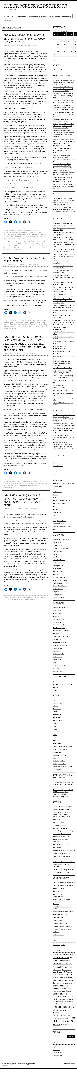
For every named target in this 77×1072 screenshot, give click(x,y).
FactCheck (56, 712)
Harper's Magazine (58, 619)
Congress (61, 960)
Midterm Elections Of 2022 (11, 326)
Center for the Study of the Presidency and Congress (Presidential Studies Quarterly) (62, 814)
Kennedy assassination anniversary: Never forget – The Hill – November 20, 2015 (63, 114)
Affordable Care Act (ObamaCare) (30, 230)
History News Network (59, 787)
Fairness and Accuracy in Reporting (63, 483)
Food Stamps (21, 234)
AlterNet (55, 463)
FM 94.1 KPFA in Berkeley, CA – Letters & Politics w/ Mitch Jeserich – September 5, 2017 (64, 301)
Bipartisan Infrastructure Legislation (24, 323)
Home (6, 16)
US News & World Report (60, 665)
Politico (55, 723)
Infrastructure (18, 236)
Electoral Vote (57, 709)
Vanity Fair (56, 668)
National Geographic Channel (61, 500)
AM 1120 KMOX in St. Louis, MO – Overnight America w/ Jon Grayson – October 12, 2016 (64, 228)
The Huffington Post (59, 761)
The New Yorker (57, 657)
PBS (19, 244)
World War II (64, 1027)
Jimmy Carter (67, 980)
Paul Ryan (62, 988)
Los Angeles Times (58, 566)
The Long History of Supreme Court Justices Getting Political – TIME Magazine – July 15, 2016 (63, 126)
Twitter (55, 690)
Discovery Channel (58, 480)
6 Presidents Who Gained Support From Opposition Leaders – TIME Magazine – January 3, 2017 (63, 89)
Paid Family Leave (11, 244)
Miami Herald (57, 568)
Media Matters (57, 492)
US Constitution (26, 485)
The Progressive (57, 660)
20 (68, 48)
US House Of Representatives (37, 248)
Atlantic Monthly (57, 610)
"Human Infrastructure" (27, 321)
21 (71, 48)
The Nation (56, 651)
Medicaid (18, 238)
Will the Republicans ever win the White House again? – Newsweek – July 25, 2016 (63, 186)
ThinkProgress (57, 769)
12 (65, 44)
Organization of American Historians (64, 850)
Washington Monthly (59, 671)
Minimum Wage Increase (11, 240)
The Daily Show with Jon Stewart (62, 527)
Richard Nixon (58, 1010)
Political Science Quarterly (60, 636)
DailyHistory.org (57, 819)
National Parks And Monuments (13, 242)
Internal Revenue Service (30, 236)
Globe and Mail (57, 551)
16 (54, 48)
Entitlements (12, 234)
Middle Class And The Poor (36, 238)
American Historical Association (62, 807)
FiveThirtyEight (57, 714)
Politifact (55, 729)
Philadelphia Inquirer (59, 577)
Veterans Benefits (16, 250)
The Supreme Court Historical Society (64, 862)
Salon (54, 738)
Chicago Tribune (57, 545)
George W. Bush (30, 234)
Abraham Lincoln (58, 954)
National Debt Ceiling (25, 240)
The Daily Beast (57, 752)
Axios (54, 700)
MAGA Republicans (9, 238)
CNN (54, 477)
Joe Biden (41, 236)
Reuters (55, 518)
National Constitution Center (61, 837)
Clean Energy (12, 232)
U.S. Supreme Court (58, 935)
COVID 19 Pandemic (9, 325)
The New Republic (58, 654)
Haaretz (55, 554)
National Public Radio (30, 242)
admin (22, 264)
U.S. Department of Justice (61, 920)
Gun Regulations (41, 234)
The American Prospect (60, 645)
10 (58, 44)
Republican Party (26, 244)
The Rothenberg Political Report (62, 767)
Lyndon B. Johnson (59, 986)
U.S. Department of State (60, 923)
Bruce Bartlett (35, 597)
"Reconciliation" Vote (40, 321)
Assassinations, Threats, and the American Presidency (50, 16)
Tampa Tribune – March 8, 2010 (62, 368)
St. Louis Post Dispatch (60, 586)
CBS (54, 474)
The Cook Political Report (60, 749)
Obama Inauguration (59, 945)
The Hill (55, 758)
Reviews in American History (61, 856)
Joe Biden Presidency (40, 325)
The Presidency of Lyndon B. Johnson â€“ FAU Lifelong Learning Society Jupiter (63, 437)
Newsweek (56, 634)
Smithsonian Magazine (59, 642)
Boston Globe (57, 542)
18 (61, 48)
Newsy (55, 509)
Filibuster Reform (22, 325)
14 (71, 44)
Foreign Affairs (57, 613)
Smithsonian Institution (60, 914)
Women (71, 1024)
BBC (54, 469)
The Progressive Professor (35, 6)
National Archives (58, 891)
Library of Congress (59, 888)
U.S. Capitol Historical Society (61, 872)
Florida (64, 970)
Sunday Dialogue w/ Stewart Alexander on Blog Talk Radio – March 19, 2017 (62, 363)
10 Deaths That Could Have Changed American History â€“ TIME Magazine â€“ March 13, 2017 (64, 82)
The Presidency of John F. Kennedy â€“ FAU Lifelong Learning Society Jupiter (63, 430)
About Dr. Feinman (19, 16)
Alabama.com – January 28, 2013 (63, 223)
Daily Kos (55, 706)
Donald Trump (61, 967)
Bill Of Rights (13, 483)
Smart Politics (57, 743)
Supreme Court (70, 1013)
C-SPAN (55, 472)
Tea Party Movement (13, 485)
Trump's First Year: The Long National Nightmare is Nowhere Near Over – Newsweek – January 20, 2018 (64, 172)
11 (61, 44)
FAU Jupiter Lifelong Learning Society (64, 684)
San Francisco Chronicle (60, 580)
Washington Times (58, 597)
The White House (58, 917)
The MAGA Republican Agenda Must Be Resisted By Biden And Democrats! (24, 39)
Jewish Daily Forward (59, 560)
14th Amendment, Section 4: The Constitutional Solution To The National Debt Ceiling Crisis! (24, 500)
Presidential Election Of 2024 (64, 1002)
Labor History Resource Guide (62, 834)
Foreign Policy (57, 616)
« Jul (54, 60)
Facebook (56, 681)
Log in (54, 1047)
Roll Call (55, 735)
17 (58, 48)
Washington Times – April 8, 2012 (63, 390)
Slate (54, 741)
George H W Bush (58, 975)
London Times (57, 563)
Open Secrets (57, 847)
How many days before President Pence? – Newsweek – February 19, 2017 (63, 96)
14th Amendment (25, 481)
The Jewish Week (58, 592)
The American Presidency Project (63, 859)
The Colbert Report (58, 524)
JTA (54, 489)
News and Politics (10, 230)
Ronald (20, 45)
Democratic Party (32, 232)
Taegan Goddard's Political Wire (62, 746)
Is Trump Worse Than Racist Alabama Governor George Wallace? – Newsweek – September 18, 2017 (64, 107)
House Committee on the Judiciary (63, 885)
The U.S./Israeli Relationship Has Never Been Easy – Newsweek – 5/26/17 (62, 150)
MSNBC (55, 498)
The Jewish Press (58, 589)
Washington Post (58, 594)
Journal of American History (61, 828)
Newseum (56, 904)
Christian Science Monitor (60, 548)
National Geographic (59, 625)
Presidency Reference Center (61, 853)
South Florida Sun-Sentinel (61, 583)
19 (65, 48)
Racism (66, 1004)
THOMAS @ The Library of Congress (64, 869)
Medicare (24, 238)
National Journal (57, 720)
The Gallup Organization (60, 755)
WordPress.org (57, 1055)
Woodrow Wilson (57, 1027)
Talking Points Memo (59, 521)
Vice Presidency (64, 1024)
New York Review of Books (61, 631)
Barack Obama (61, 957)
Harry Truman (68, 977)
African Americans (36, 481)
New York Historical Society (61, 844)
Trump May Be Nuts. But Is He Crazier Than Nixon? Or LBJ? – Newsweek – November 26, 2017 (63, 166)
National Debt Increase (40, 240)
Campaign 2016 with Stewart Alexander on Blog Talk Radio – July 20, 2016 (63, 277)
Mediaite (55, 495)
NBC (54, 506)
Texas (68, 1015)
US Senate (6, 250)
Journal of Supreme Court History (63, 831)
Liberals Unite (57, 717)
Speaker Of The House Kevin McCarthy (21, 246)
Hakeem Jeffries (8, 236)
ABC (54, 460)
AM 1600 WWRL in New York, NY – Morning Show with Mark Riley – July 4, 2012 (64, 244)
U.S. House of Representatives (62, 929)
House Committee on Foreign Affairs (64, 882)
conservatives (68, 960)
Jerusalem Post (57, 557)
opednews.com (57, 512)
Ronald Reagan (37, 244)
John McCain (71, 983)
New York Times (58, 571)
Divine (65, 1064)
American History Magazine (61, 607)
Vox (54, 529)
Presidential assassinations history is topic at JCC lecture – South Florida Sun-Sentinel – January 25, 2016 (64, 322)
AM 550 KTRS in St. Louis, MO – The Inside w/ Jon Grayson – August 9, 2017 (64, 256)
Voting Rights (13, 328)
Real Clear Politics (58, 732)
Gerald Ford (60, 977)
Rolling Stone (57, 639)
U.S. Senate (56, 932)
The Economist (57, 648)
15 (75, 44)
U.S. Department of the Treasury (62, 926)
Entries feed (56, 1050)
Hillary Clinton (58, 980)
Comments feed (57, 1053)
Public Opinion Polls (58, 1004)
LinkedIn (55, 687)
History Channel (57, 486)
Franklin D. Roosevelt (65, 972)
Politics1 (55, 726)
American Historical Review (61, 810)
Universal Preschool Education (18, 248)
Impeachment (21, 483)
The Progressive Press (59, 764)
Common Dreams (58, 703)
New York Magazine (59, 628)
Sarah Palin (62, 1013)
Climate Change (22, 232)
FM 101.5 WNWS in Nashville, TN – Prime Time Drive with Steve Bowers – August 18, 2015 (64, 289)
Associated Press (58, 466)
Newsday (55, 574)
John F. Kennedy (63, 983)
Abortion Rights (8, 323)
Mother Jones (57, 622)
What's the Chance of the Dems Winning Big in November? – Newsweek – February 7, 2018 (62, 179)
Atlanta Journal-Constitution (61, 539)
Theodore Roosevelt (59, 1018)
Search (71, 1037)
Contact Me (9, 21)
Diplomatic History (58, 822)
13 (68, 44)
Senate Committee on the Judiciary (63, 912)
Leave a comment (32, 45)
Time (54, 662)
